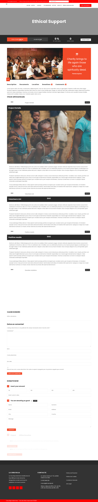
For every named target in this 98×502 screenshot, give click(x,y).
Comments (60, 84)
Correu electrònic (11, 355)
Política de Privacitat (71, 473)
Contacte (59, 5)
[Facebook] (84, 1)
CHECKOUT (11, 429)
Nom (8, 349)
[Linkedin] (89, 1)
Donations (46, 84)
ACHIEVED (38, 39)
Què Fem (33, 5)
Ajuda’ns (39, 5)
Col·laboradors (47, 5)
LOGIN (35, 400)
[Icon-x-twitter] (82, 1)
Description (11, 84)
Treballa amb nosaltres (68, 5)
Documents (24, 84)
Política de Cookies (71, 476)
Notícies (54, 5)
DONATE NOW (86, 39)
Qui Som (28, 5)
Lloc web (9, 361)
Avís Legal (68, 483)
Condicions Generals (71, 480)
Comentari (10, 331)
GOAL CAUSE (17, 39)
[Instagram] (87, 1)
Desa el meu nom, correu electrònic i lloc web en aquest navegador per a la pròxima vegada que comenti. (35, 369)
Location (35, 84)
